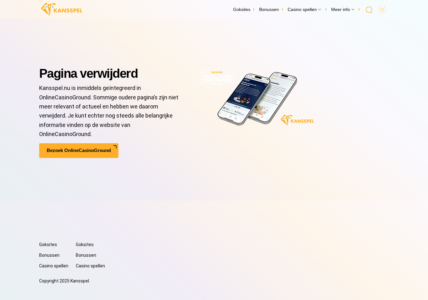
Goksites (48, 244)
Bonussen (49, 255)
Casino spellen (53, 265)
